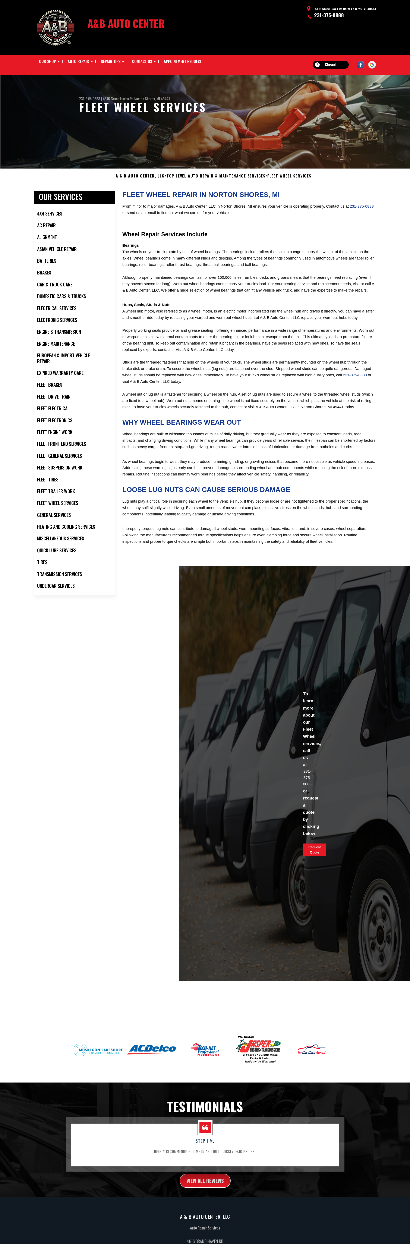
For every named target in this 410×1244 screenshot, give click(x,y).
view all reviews (205, 1180)
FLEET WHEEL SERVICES (289, 176)
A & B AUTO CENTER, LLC (140, 176)
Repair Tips (110, 61)
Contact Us (142, 61)
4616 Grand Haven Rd (118, 98)
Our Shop (47, 61)
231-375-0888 (329, 15)
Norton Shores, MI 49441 (152, 98)
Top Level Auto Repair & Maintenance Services (216, 176)
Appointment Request (183, 61)
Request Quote (314, 849)
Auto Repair (78, 61)
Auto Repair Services (205, 1228)
